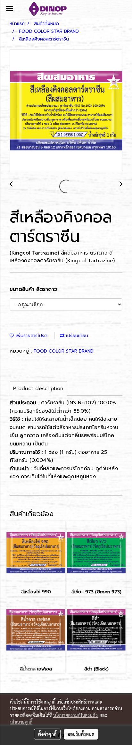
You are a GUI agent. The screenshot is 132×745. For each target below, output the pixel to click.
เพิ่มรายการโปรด (30, 335)
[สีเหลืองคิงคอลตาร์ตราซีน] (66, 110)
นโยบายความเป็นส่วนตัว (75, 715)
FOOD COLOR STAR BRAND (64, 351)
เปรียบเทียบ (76, 335)
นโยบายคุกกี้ (21, 722)
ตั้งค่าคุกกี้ (47, 734)
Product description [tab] (38, 388)
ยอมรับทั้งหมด (81, 734)
